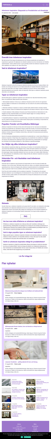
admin (15, 328)
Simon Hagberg (18, 293)
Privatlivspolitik (27, 437)
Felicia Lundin (17, 364)
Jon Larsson (15, 12)
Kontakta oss (35, 431)
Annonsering (35, 426)
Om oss (35, 428)
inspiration (7, 295)
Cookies (35, 429)
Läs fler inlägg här (25, 256)
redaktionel (46, 12)
